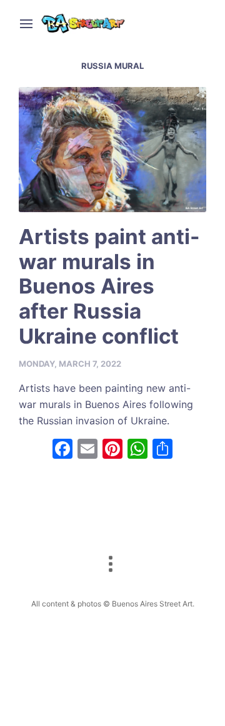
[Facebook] (62, 450)
